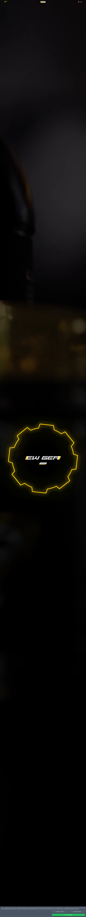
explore (43, 463)
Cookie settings (77, 911)
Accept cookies (68, 914)
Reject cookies (60, 911)
